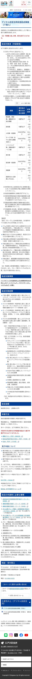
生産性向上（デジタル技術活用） (14, 602)
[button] (29, 3)
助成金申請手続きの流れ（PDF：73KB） (15, 439)
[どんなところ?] (10, 3)
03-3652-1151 (12, 653)
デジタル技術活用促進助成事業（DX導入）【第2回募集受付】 (17, 612)
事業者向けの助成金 (10, 623)
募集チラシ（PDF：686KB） (12, 436)
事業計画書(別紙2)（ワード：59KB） (14, 506)
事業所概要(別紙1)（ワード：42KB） (14, 503)
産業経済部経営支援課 (16, 588)
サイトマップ (27, 670)
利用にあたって (6, 670)
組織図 (4, 664)
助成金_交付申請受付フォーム (10, 489)
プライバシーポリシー (17, 670)
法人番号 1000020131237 (9, 646)
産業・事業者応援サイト (21, 621)
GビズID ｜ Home (6, 480)
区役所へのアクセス (8, 659)
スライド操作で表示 (25, 103)
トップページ (4, 621)
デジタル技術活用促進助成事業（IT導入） (14, 608)
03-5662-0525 (10, 578)
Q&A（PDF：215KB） (10, 441)
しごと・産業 (11, 621)
